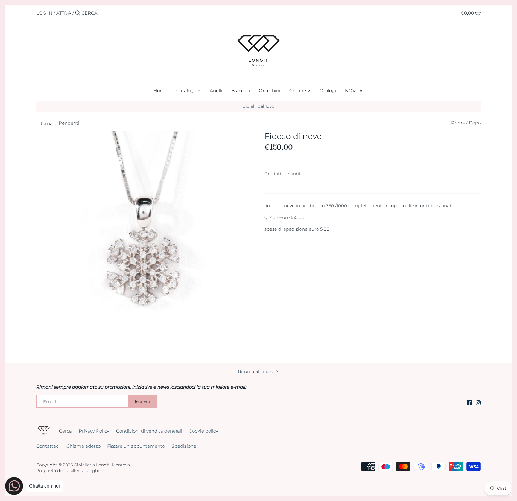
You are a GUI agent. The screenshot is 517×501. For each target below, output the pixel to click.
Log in (44, 13)
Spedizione (184, 446)
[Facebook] (469, 402)
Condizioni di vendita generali (149, 431)
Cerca (65, 431)
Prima (458, 123)
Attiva (63, 13)
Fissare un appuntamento (136, 446)
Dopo (475, 123)
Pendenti (69, 123)
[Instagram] (478, 402)
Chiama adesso (83, 446)
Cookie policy (203, 431)
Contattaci (48, 446)
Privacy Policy (94, 431)
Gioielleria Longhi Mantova (102, 464)
